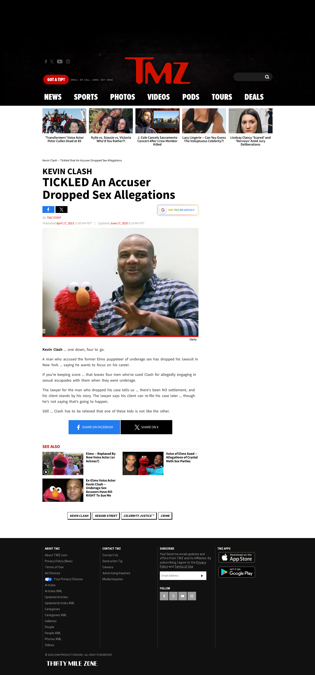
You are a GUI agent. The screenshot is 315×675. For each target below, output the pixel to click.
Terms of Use (54, 567)
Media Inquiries (112, 579)
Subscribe (202, 575)
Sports (86, 97)
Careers (107, 567)
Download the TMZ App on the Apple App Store (237, 557)
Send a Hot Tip (112, 561)
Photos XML (53, 639)
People (49, 627)
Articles (50, 585)
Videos (158, 97)
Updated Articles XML (60, 603)
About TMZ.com (56, 555)
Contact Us (110, 555)
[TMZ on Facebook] (46, 61)
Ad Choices (52, 573)
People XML (53, 633)
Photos (122, 97)
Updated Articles (56, 597)
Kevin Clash (79, 516)
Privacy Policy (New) (58, 561)
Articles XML (53, 591)
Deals (254, 97)
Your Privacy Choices (68, 579)
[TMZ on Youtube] (59, 61)
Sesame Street (106, 516)
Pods (190, 97)
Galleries (51, 621)
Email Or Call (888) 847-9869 (92, 80)
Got (56, 80)
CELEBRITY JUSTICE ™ (138, 516)
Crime (165, 516)
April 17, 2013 (65, 223)
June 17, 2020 (119, 223)
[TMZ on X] (52, 61)
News (53, 97)
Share (97, 427)
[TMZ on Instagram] (68, 61)
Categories (52, 609)
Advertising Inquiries (116, 573)
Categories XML (56, 615)
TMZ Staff (53, 218)
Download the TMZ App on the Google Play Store (237, 572)
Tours (222, 97)
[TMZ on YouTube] (182, 596)
